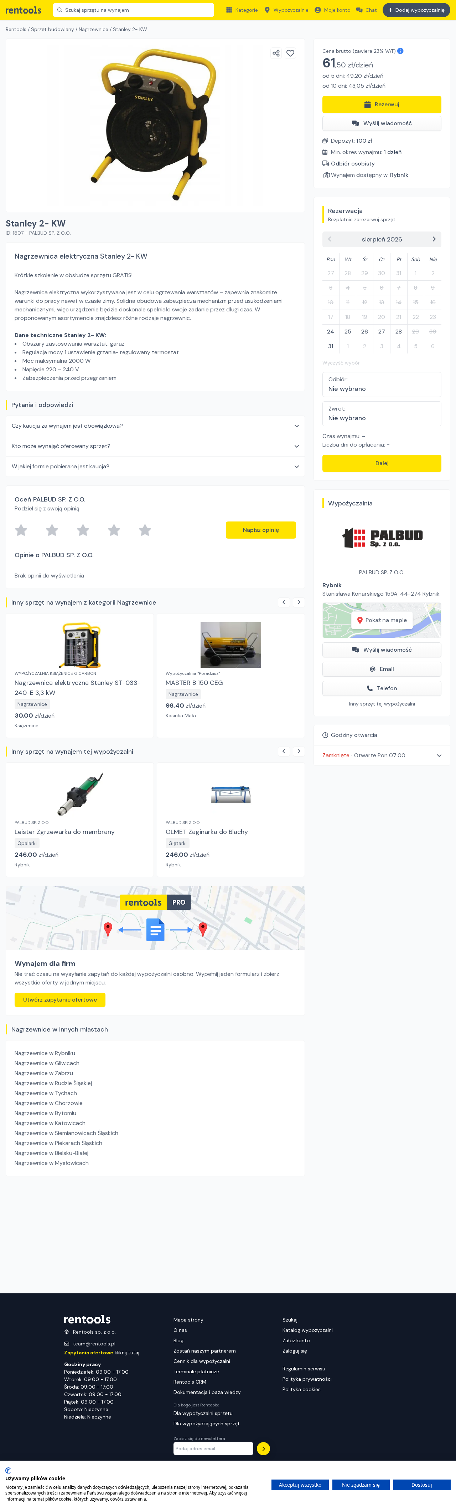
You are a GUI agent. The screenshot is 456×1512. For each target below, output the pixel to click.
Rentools (16, 29)
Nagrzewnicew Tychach (46, 1093)
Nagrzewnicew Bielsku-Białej (51, 1153)
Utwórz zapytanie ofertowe (60, 999)
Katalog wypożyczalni (308, 1330)
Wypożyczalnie (291, 10)
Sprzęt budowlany (52, 29)
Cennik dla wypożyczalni (201, 1361)
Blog (178, 1340)
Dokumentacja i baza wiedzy (207, 1392)
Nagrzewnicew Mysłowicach (52, 1163)
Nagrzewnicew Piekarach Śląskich (58, 1143)
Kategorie (246, 10)
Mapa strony (188, 1320)
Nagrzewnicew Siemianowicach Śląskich (66, 1133)
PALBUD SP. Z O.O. (382, 572)
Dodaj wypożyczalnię (420, 10)
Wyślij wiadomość (387, 123)
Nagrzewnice (93, 29)
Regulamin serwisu (304, 1368)
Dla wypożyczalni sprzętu (203, 1413)
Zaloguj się (295, 1351)
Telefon (387, 688)
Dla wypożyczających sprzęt (206, 1423)
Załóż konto (296, 1340)
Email (387, 669)
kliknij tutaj (101, 1352)
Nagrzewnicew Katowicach (50, 1123)
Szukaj (290, 1320)
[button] (382, 755)
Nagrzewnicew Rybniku (45, 1053)
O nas (180, 1330)
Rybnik (399, 175)
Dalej (382, 463)
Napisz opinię (261, 530)
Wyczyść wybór (341, 363)
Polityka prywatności (307, 1379)
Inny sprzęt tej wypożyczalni (382, 704)
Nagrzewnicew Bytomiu (45, 1113)
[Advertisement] (155, 1235)
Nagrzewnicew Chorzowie (49, 1103)
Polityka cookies (302, 1389)
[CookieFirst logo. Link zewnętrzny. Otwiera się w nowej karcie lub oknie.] (8, 1470)
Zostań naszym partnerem (204, 1351)
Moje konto (337, 10)
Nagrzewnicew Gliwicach (47, 1063)
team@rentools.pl (94, 1343)
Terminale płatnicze (196, 1371)
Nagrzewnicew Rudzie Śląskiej (53, 1083)
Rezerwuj (387, 104)
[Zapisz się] (263, 1448)
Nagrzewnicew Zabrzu (44, 1073)
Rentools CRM (189, 1382)
